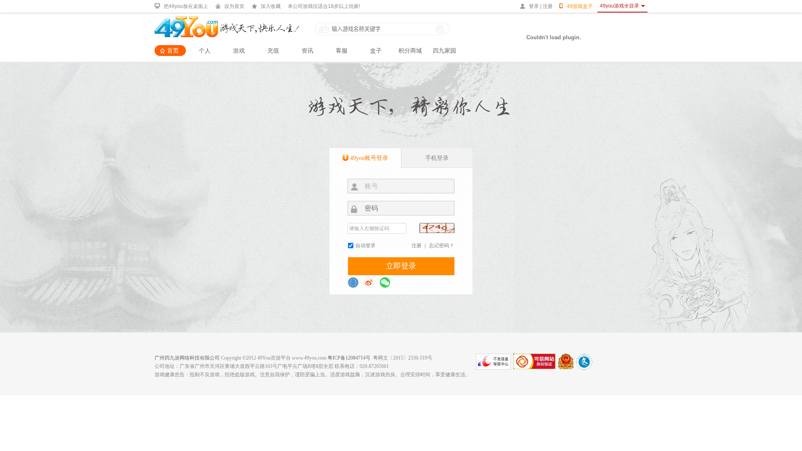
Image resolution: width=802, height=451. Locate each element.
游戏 (239, 50)
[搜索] (440, 29)
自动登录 (365, 245)
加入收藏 (271, 6)
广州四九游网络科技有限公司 (187, 358)
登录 (534, 6)
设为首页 (234, 6)
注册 (548, 6)
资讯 (307, 50)
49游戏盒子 (580, 6)
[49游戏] (227, 20)
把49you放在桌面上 (186, 6)
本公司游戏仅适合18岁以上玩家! (324, 6)
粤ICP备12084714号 (349, 358)
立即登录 (401, 266)
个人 (205, 50)
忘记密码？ (441, 245)
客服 (342, 50)
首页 (173, 50)
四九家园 (444, 50)
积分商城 (410, 50)
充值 (273, 50)
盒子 (376, 50)
